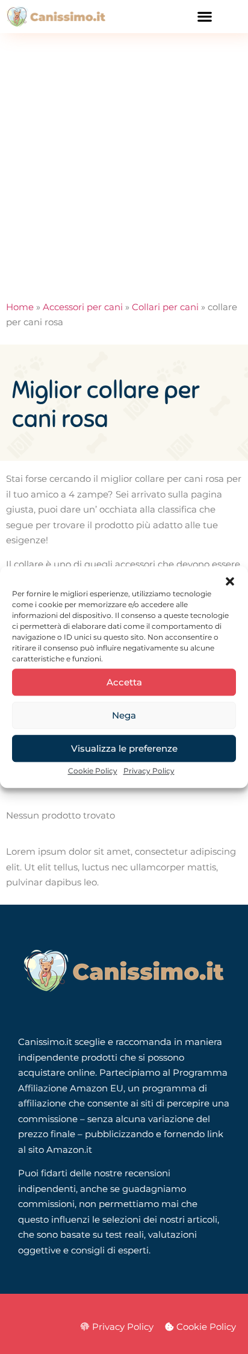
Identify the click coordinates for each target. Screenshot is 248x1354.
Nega (124, 715)
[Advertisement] (124, 163)
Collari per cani (165, 307)
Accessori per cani (83, 307)
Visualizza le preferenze (124, 748)
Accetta (124, 682)
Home (20, 307)
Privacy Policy (149, 770)
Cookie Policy (92, 770)
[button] (230, 581)
